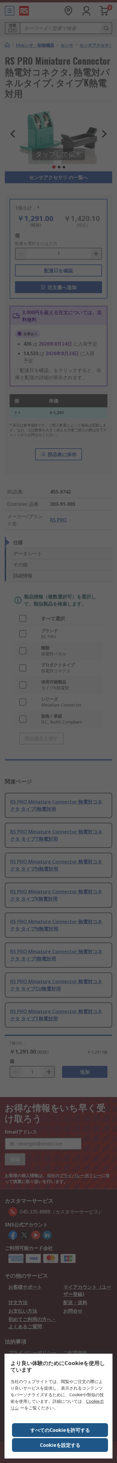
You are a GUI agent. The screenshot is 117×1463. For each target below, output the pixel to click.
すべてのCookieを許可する (60, 1430)
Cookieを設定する (60, 1445)
